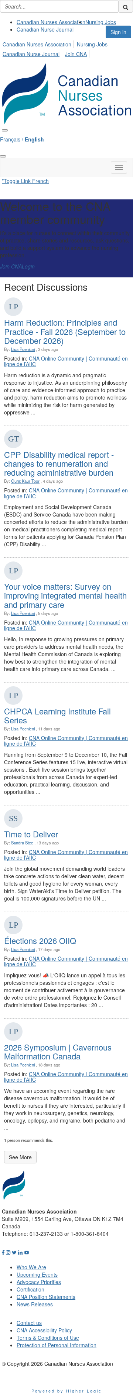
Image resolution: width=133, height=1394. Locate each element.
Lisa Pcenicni (23, 349)
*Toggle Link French (25, 181)
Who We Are (31, 1267)
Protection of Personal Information (56, 1345)
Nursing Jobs (100, 22)
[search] (125, 6)
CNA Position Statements (46, 1296)
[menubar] (66, 48)
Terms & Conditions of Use (48, 1337)
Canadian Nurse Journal (45, 29)
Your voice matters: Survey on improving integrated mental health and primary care (65, 595)
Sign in (118, 32)
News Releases (35, 1304)
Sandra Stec (22, 843)
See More (20, 1157)
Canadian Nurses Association (51, 22)
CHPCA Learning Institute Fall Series (57, 715)
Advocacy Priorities (39, 1282)
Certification (30, 1289)
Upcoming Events (37, 1274)
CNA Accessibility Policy (44, 1330)
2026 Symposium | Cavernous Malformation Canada (58, 1051)
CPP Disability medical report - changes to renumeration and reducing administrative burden (59, 463)
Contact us (29, 1322)
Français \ (22, 139)
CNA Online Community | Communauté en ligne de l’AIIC (66, 361)
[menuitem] (51, 22)
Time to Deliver (31, 834)
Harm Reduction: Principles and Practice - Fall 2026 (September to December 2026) (65, 331)
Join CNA (76, 54)
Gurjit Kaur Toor (25, 481)
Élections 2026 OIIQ (40, 940)
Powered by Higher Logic (66, 1391)
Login (28, 266)
